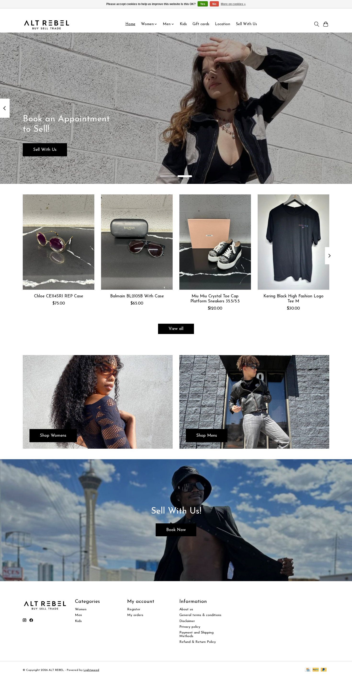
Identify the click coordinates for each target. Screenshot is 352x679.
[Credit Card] (308, 670)
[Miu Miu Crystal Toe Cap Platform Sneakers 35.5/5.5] (215, 242)
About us (186, 609)
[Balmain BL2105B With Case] (137, 242)
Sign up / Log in (317, 12)
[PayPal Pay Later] (324, 670)
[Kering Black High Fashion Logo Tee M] (293, 242)
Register (133, 609)
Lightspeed (91, 670)
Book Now (176, 530)
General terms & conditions (200, 615)
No (214, 4)
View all (176, 329)
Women (80, 609)
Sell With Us (246, 24)
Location (222, 24)
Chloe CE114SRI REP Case (58, 296)
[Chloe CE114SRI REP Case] (58, 242)
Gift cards (201, 24)
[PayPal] (315, 670)
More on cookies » (233, 4)
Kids (183, 24)
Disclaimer (187, 621)
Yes (202, 4)
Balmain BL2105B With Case (137, 296)
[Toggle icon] (316, 24)
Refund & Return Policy (197, 642)
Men (78, 615)
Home (130, 24)
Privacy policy (189, 627)
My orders (135, 615)
